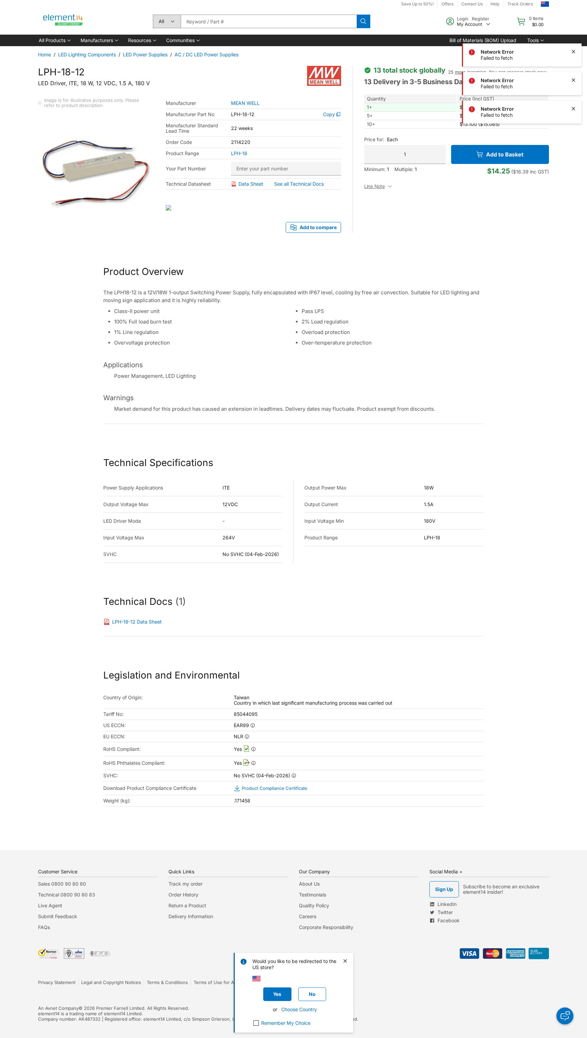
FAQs (44, 927)
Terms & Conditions (167, 982)
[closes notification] (573, 23)
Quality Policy (314, 905)
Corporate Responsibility (326, 927)
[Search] (363, 21)
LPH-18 (239, 153)
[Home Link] (63, 21)
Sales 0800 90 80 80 (62, 884)
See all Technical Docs (299, 184)
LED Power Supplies (145, 54)
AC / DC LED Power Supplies (206, 54)
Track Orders (520, 3)
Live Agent (50, 905)
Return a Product (187, 905)
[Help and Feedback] (564, 1015)
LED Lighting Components (87, 54)
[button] (54, 40)
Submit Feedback (57, 916)
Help (495, 3)
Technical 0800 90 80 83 (66, 894)
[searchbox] (269, 21)
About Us (309, 884)
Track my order (185, 884)
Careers (307, 916)
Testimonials (312, 894)
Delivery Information (190, 916)
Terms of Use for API (216, 982)
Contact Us (472, 3)
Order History (183, 894)
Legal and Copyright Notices (111, 982)
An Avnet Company (58, 1008)
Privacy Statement (56, 982)
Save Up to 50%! (417, 3)
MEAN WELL (245, 103)
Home (44, 54)
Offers (447, 3)
